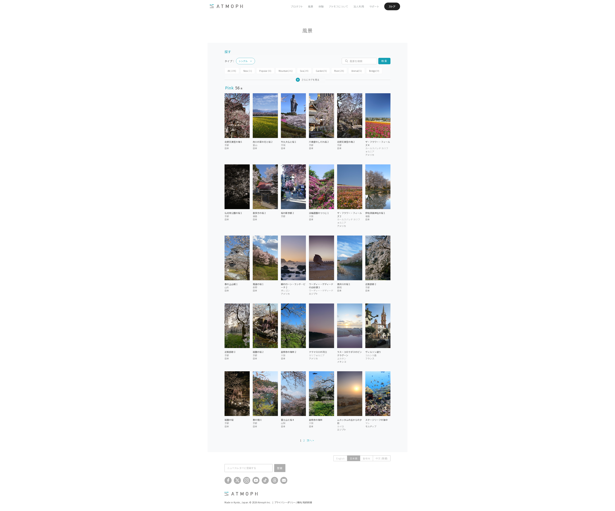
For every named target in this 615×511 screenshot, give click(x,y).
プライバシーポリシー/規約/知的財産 (293, 502)
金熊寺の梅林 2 (288, 351)
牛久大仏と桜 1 (288, 141)
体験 (321, 6)
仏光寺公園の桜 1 (233, 213)
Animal (356, 70)
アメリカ (369, 154)
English (340, 458)
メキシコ (341, 361)
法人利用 (358, 6)
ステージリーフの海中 (376, 419)
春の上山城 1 (231, 284)
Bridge (374, 70)
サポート (374, 6)
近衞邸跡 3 (230, 351)
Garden (321, 70)
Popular (265, 70)
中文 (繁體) (382, 458)
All (232, 70)
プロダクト (297, 6)
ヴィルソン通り (373, 351)
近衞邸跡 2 (370, 284)
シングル (243, 61)
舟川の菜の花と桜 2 (262, 141)
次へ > (310, 440)
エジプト (313, 293)
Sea (304, 70)
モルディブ (370, 426)
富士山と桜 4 (287, 419)
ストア (392, 6)
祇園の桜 (229, 419)
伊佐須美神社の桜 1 (375, 213)
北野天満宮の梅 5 (233, 141)
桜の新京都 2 (287, 213)
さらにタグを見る (310, 79)
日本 (227, 148)
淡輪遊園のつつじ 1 (319, 213)
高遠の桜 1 (258, 284)
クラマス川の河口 (318, 351)
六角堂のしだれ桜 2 (319, 141)
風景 (310, 6)
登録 (280, 468)
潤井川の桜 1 (343, 284)
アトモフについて (338, 6)
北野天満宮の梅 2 (346, 141)
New (247, 70)
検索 (384, 61)
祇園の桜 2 (258, 351)
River (339, 70)
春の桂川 (257, 419)
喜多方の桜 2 (259, 213)
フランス (369, 358)
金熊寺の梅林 (315, 419)
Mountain (286, 70)
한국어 (366, 458)
